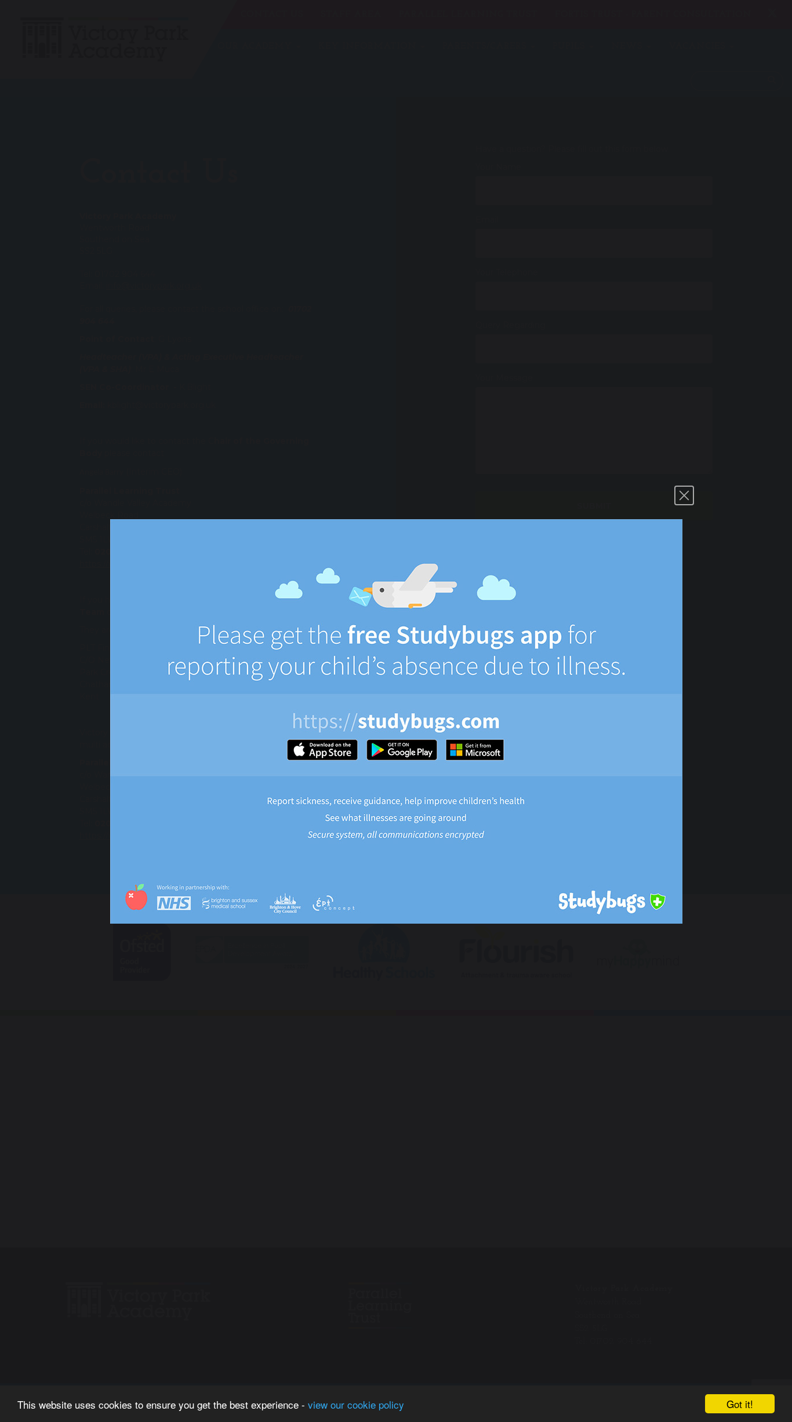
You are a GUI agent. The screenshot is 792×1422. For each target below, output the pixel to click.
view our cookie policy (356, 1404)
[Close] (684, 495)
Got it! (739, 1404)
